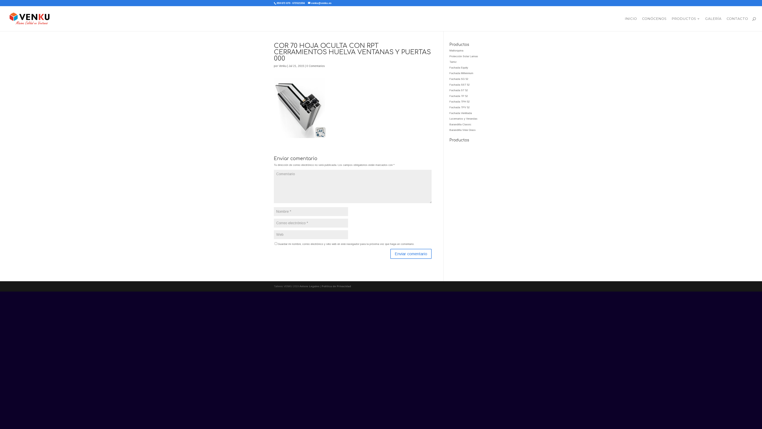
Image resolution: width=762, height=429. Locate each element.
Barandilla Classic (460, 124)
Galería (713, 19)
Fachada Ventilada (460, 113)
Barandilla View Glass (462, 130)
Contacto (737, 19)
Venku (283, 66)
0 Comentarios (315, 66)
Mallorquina (456, 50)
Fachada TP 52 (458, 96)
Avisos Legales (309, 286)
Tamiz (453, 61)
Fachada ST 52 (458, 90)
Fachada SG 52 (458, 78)
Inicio (631, 19)
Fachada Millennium (461, 73)
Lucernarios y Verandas (463, 118)
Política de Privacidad (336, 286)
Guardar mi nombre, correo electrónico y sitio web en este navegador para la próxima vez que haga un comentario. (346, 244)
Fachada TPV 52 (459, 107)
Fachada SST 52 (459, 84)
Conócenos (654, 19)
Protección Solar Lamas (463, 56)
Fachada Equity (458, 67)
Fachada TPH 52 (459, 101)
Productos (684, 19)
